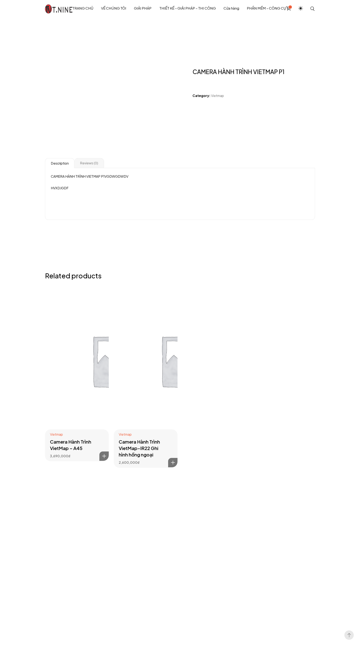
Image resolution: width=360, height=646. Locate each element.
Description (60, 163)
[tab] (59, 163)
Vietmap (217, 95)
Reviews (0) (89, 163)
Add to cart (104, 456)
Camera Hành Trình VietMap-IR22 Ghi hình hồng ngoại (139, 448)
